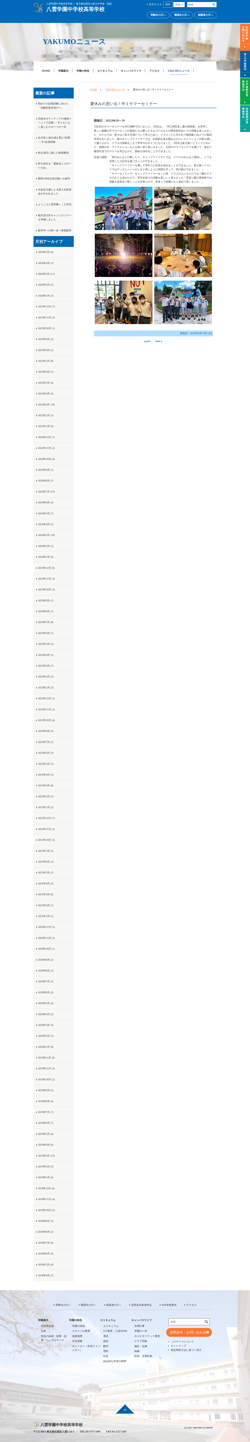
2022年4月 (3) (45, 774)
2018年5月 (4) (45, 1264)
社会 (105, 1356)
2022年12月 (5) (46, 698)
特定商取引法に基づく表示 (186, 1350)
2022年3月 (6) (45, 785)
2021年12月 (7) (46, 818)
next (157, 341)
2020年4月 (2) (45, 1014)
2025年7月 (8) (45, 361)
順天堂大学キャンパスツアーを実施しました (54, 217)
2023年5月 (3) (45, 644)
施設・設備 (140, 1346)
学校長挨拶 (47, 1326)
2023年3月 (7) (45, 665)
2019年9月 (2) (45, 1090)
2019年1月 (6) (45, 1177)
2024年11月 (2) (46, 448)
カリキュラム (105, 70)
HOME (46, 70)
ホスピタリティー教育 (147, 1336)
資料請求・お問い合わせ (188, 1332)
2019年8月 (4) (45, 1101)
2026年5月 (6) (45, 252)
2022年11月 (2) (46, 709)
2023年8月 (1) (45, 611)
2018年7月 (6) (45, 1242)
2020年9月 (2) (45, 959)
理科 (105, 1351)
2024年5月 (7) (45, 513)
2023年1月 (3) (45, 687)
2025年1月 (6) (45, 426)
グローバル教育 (81, 1331)
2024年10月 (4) (46, 459)
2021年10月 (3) (46, 840)
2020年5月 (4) (45, 1003)
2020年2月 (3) (45, 1036)
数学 (105, 1346)
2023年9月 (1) (45, 600)
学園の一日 (140, 1331)
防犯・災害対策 (143, 1356)
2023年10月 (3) (46, 589)
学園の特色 (83, 70)
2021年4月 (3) (45, 883)
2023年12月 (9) (46, 568)
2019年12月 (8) (46, 1057)
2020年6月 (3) (45, 992)
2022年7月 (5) (45, 742)
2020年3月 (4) (45, 1025)
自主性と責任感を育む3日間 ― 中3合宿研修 (54, 139)
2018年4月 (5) (45, 1275)
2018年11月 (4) (46, 1199)
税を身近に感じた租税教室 (53, 152)
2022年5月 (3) (45, 764)
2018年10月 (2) (46, 1210)
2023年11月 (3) (46, 578)
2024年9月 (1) (45, 470)
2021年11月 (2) (46, 829)
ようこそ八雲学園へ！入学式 (54, 204)
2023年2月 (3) (45, 676)
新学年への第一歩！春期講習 (54, 230)
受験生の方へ (158, 15)
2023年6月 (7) (45, 633)
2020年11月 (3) (46, 938)
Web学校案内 (169, 1305)
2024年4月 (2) (45, 524)
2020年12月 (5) (46, 927)
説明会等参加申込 (141, 1305)
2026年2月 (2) (45, 284)
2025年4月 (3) (45, 393)
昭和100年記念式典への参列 (54, 178)
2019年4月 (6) (45, 1144)
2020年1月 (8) (45, 1047)
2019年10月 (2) (46, 1079)
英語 (105, 1336)
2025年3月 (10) (46, 404)
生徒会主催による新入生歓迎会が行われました (54, 191)
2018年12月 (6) (46, 1188)
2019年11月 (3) (46, 1068)
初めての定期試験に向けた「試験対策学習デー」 (53, 105)
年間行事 (139, 1326)
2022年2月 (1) (45, 796)
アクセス (154, 70)
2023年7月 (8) (45, 622)
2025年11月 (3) (46, 317)
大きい (179, 4)
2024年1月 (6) (45, 557)
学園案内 (63, 70)
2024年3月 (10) (46, 535)
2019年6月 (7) (45, 1123)
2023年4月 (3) (45, 655)
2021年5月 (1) (45, 872)
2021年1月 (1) (45, 916)
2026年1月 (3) (45, 295)
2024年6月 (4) (45, 502)
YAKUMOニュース (179, 70)
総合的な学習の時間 (114, 1361)
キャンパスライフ (131, 70)
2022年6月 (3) (45, 753)
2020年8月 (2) (45, 970)
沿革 (43, 1331)
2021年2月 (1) (45, 905)
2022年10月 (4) (46, 720)
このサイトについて (182, 1341)
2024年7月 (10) (46, 491)
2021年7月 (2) (45, 851)
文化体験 (77, 1341)
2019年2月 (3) (45, 1166)
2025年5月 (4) (45, 382)
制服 (136, 1351)
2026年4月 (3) (45, 263)
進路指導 (77, 1336)
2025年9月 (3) (45, 339)
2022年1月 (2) (45, 807)
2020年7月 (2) (45, 981)
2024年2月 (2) (45, 546)
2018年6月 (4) (45, 1253)
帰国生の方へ (182, 15)
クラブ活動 (140, 1341)
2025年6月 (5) (45, 371)
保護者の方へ (205, 15)
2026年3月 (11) (46, 274)
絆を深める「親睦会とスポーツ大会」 (54, 165)
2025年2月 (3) (45, 415)
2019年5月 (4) (45, 1134)
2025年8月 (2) (45, 350)
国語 (105, 1341)
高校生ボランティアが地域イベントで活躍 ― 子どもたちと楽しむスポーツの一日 (54, 122)
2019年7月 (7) (45, 1112)
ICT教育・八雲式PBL (115, 1331)
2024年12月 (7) (46, 437)
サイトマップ (178, 1345)
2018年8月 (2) (45, 1231)
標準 (167, 4)
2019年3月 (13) (46, 1155)
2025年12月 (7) (46, 306)
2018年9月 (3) (45, 1221)
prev (148, 341)
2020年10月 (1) (46, 948)
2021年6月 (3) (45, 861)
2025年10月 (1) (46, 328)
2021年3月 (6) (45, 894)
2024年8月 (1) (45, 480)
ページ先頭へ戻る (125, 1412)
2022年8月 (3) (45, 731)
